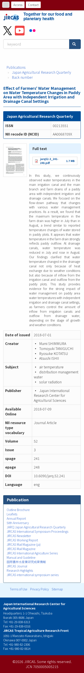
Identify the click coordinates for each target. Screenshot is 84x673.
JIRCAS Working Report (22, 540)
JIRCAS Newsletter (19, 536)
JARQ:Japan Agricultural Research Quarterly (36, 527)
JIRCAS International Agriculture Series (32, 553)
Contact (33, 5)
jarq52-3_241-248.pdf (49, 161)
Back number (22, 77)
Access (17, 5)
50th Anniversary (18, 523)
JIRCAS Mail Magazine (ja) (23, 544)
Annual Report (16, 518)
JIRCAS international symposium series (33, 575)
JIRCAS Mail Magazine (21, 549)
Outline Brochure (18, 510)
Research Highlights (20, 570)
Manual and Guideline (21, 557)
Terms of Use (18, 589)
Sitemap (57, 589)
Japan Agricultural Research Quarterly (41, 72)
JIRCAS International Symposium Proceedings (37, 531)
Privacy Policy (39, 589)
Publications (16, 67)
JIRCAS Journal (17, 566)
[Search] (75, 44)
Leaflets (12, 514)
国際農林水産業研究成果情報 (26, 562)
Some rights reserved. (54, 661)
